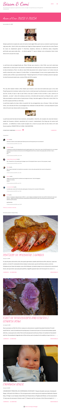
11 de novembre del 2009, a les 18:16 (14, 163)
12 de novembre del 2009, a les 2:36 (14, 172)
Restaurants (18, 130)
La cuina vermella (10, 187)
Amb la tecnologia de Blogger (31, 406)
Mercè (8, 167)
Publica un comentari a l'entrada (9, 207)
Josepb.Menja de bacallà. (12, 159)
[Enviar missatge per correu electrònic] (23, 130)
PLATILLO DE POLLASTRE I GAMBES (23, 255)
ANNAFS (9, 147)
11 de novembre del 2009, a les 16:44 (14, 155)
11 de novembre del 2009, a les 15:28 (14, 143)
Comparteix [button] (53, 130)
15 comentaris (13, 401)
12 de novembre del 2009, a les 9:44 (14, 191)
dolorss (8, 176)
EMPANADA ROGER (13, 384)
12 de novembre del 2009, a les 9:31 (14, 183)
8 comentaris (13, 338)
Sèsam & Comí (16, 4)
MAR (8, 194)
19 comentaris (13, 272)
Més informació (54, 272)
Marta (8, 139)
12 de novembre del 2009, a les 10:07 (14, 204)
